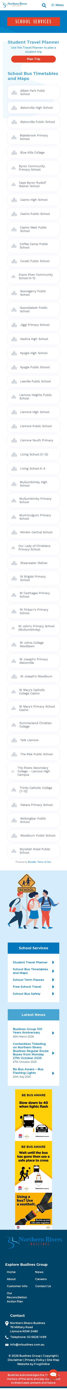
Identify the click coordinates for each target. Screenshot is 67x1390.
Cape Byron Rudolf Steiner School (32, 184)
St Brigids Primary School (33, 578)
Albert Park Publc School (32, 92)
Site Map (53, 1360)
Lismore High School (34, 412)
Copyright (50, 1355)
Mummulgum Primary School (35, 516)
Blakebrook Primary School (34, 137)
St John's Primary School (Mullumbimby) (36, 627)
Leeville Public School (35, 381)
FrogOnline (42, 1364)
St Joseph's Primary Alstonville (33, 661)
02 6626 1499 (36, 1337)
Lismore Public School (36, 426)
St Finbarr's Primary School (34, 611)
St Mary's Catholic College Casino (32, 691)
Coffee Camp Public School (34, 245)
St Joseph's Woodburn (36, 676)
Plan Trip (33, 59)
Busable (32, 862)
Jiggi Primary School (34, 325)
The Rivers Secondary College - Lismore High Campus (34, 771)
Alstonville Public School (37, 122)
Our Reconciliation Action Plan (17, 1297)
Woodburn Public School (37, 835)
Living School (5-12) (34, 454)
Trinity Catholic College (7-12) (36, 789)
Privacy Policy (34, 1360)
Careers (41, 1279)
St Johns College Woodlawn (32, 644)
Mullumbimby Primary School (35, 500)
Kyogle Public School (35, 367)
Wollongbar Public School (33, 820)
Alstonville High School (36, 107)
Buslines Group (30, 1355)
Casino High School (34, 199)
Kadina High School (34, 339)
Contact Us (43, 1286)
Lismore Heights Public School (35, 396)
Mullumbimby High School (33, 483)
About (11, 1279)
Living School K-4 (32, 468)
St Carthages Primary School (35, 594)
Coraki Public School (34, 261)
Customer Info (17, 1286)
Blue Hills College (32, 152)
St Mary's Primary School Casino (37, 708)
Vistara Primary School (36, 805)
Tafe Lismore (29, 740)
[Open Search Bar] (44, 5)
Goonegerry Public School (33, 292)
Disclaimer (15, 1360)
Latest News (33, 1014)
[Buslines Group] (14, 5)
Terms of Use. (44, 862)
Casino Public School (35, 214)
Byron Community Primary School (32, 167)
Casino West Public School (33, 229)
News (39, 1272)
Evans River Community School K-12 (36, 276)
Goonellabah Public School (33, 309)
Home (11, 1272)
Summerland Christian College (35, 724)
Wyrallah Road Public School (35, 850)
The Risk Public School (36, 754)
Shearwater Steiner (34, 563)
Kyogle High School (33, 353)
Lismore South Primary (36, 440)
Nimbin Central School (36, 532)
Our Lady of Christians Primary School (34, 547)
